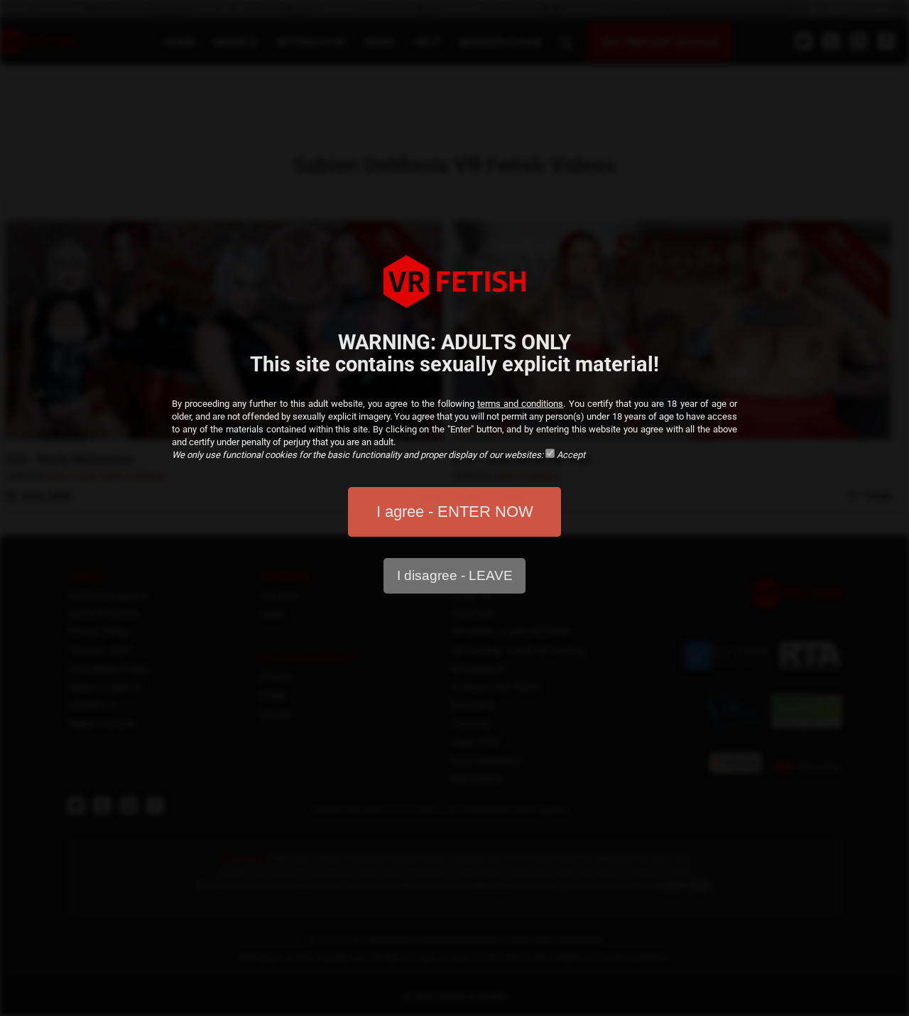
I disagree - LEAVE (455, 575)
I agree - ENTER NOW (454, 511)
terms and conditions (520, 403)
